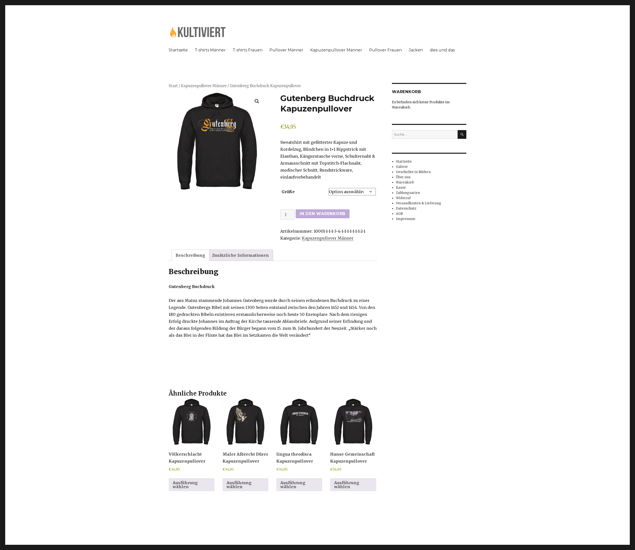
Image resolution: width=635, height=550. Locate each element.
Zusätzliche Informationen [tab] (240, 255)
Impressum (405, 219)
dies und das (442, 50)
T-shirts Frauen (247, 50)
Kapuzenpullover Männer (336, 50)
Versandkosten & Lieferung (418, 203)
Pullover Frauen (385, 50)
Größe (288, 191)
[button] (257, 101)
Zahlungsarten (408, 193)
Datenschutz (406, 208)
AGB (399, 214)
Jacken (416, 50)
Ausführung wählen (185, 484)
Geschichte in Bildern (413, 172)
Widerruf (403, 198)
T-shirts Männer (210, 50)
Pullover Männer (286, 50)
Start (173, 86)
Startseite (178, 50)
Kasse (401, 187)
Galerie (402, 167)
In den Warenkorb (323, 213)
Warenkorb (405, 182)
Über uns (403, 177)
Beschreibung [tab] (190, 255)
